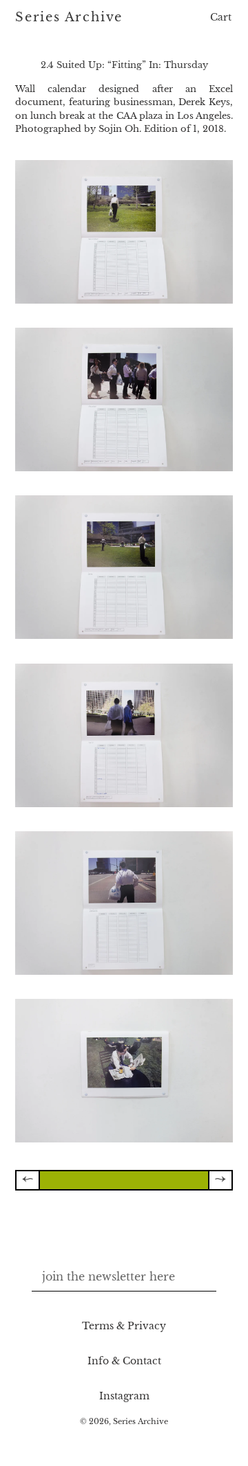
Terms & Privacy (124, 1326)
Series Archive (69, 17)
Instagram (124, 1396)
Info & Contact (124, 1361)
